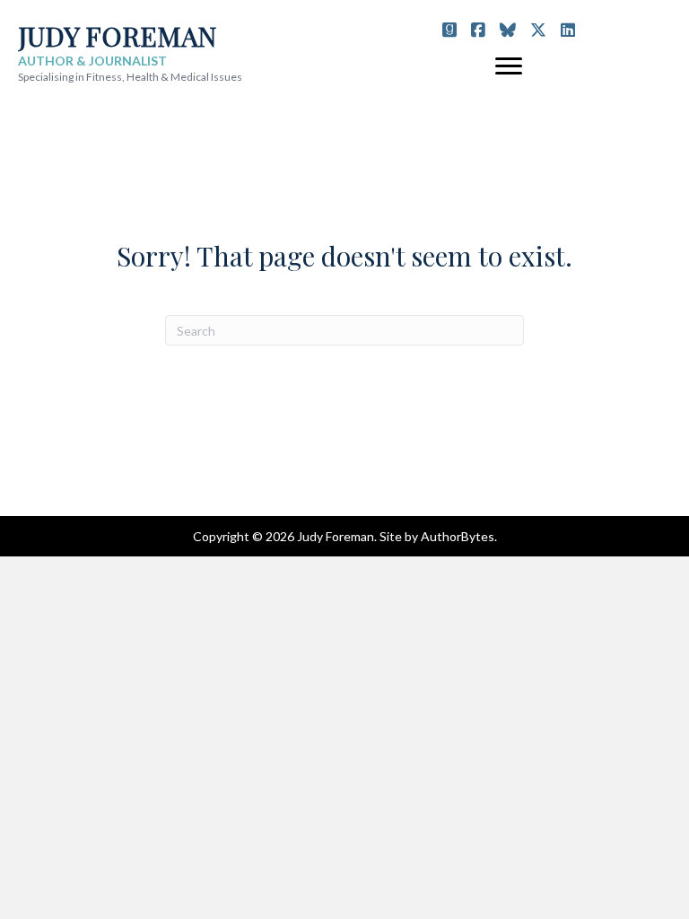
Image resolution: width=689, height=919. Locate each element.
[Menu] (508, 66)
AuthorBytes (457, 536)
